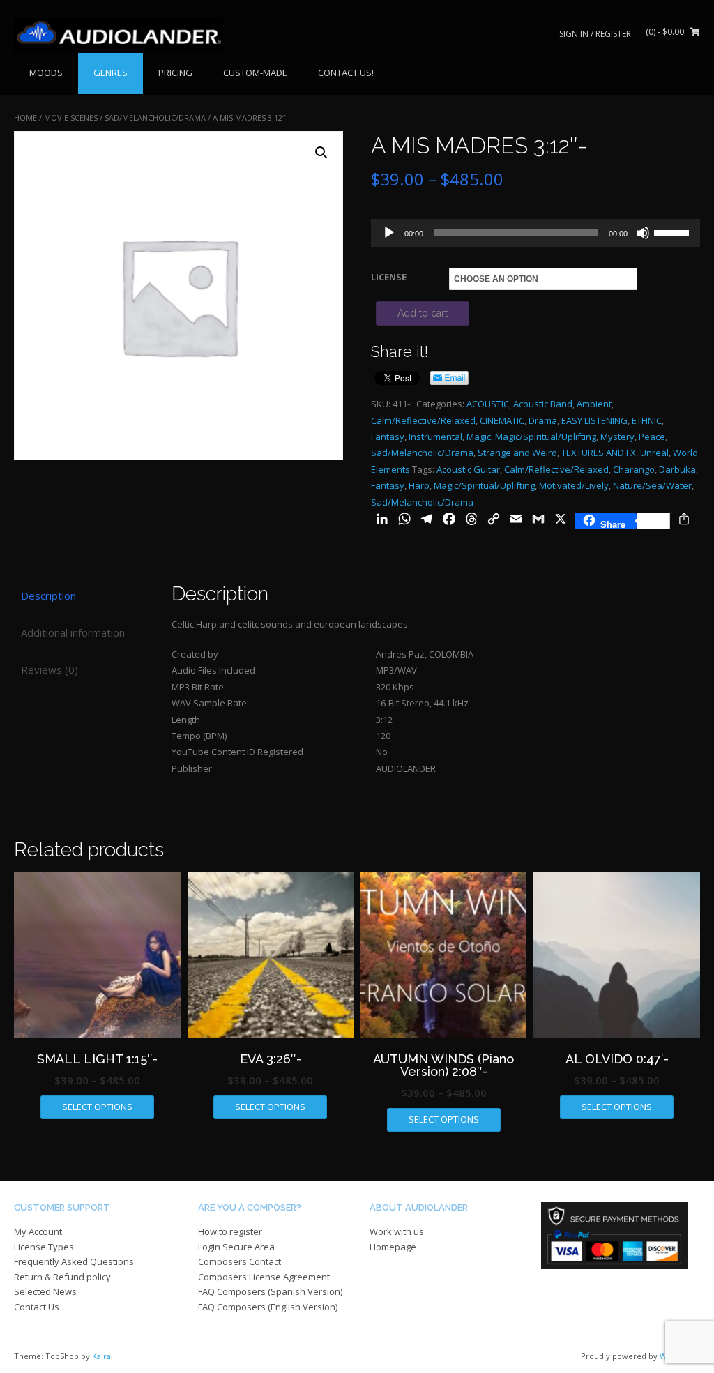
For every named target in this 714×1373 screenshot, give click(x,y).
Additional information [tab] (73, 632)
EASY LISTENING (594, 420)
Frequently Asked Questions (74, 1261)
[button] (321, 152)
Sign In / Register (595, 34)
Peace (652, 436)
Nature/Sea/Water (652, 485)
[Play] (389, 233)
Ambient (594, 403)
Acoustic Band (542, 403)
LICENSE (389, 277)
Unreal (654, 452)
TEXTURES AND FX (598, 452)
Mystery (617, 436)
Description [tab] (48, 595)
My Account (38, 1231)
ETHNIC (647, 420)
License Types (44, 1247)
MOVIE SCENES (71, 117)
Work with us (397, 1231)
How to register (230, 1231)
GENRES (110, 72)
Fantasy (387, 436)
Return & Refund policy (62, 1276)
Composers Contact (239, 1261)
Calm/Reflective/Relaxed (423, 420)
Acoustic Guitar (468, 469)
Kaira (101, 1356)
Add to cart (422, 313)
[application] (535, 233)
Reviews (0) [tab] (49, 669)
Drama (543, 420)
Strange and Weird (517, 452)
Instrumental (435, 436)
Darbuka (677, 469)
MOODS (46, 72)
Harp (419, 485)
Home (25, 117)
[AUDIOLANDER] (118, 35)
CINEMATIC (502, 420)
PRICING (175, 72)
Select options (97, 1106)
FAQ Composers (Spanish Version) (270, 1291)
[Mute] (643, 233)
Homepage (393, 1247)
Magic (478, 436)
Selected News (45, 1291)
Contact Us (36, 1306)
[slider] (673, 231)
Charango (634, 469)
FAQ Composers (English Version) (267, 1306)
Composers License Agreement (264, 1276)
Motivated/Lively (574, 485)
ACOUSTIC (487, 403)
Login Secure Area (236, 1247)
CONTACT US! (346, 72)
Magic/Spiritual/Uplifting (545, 436)
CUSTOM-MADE (255, 72)
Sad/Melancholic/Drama (155, 117)
